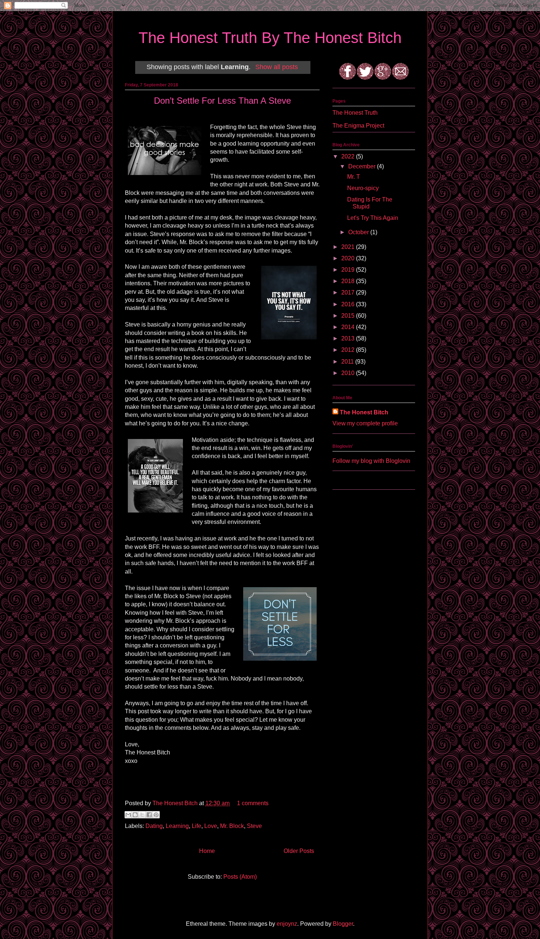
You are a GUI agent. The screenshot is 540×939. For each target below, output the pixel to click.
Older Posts (299, 851)
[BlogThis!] (135, 814)
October (359, 232)
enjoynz (287, 924)
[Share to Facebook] (149, 814)
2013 (348, 338)
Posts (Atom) (240, 877)
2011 (348, 361)
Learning (177, 826)
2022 (348, 156)
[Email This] (128, 814)
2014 (348, 327)
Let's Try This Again (372, 218)
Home (207, 851)
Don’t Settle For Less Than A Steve (222, 101)
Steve (254, 826)
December (362, 166)
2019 (348, 270)
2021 (348, 247)
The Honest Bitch (175, 803)
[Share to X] (142, 814)
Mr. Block (232, 826)
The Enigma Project (358, 125)
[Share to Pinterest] (156, 814)
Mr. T (353, 177)
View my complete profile (365, 423)
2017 (348, 292)
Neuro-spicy (363, 188)
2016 (348, 304)
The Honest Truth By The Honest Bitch (270, 37)
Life (196, 826)
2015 (348, 316)
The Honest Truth (355, 113)
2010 (348, 373)
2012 (348, 350)
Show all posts (276, 67)
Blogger (343, 924)
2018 (348, 281)
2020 (348, 258)
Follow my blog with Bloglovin (371, 461)
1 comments (253, 803)
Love (210, 826)
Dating (154, 826)
